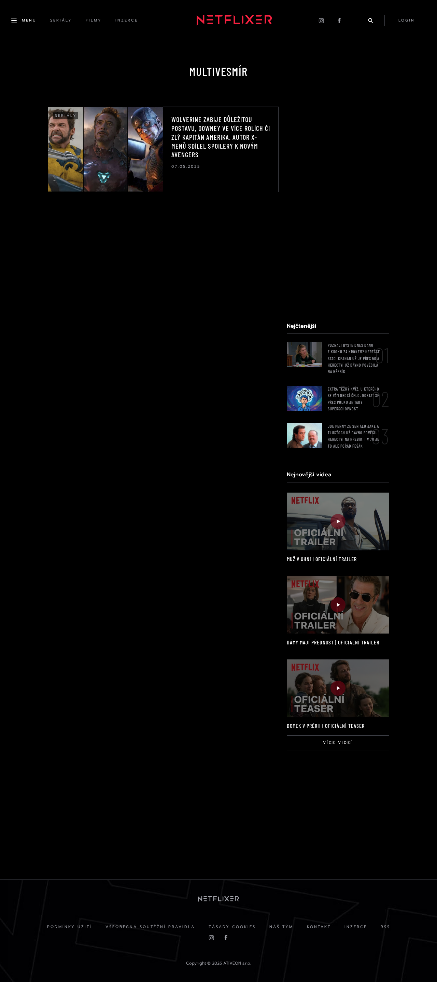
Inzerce (355, 927)
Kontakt (319, 927)
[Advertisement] (338, 209)
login (406, 20)
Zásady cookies (232, 927)
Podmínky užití (69, 927)
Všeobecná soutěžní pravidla (150, 927)
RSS (385, 927)
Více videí (338, 743)
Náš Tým (281, 927)
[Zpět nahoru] (418, 963)
